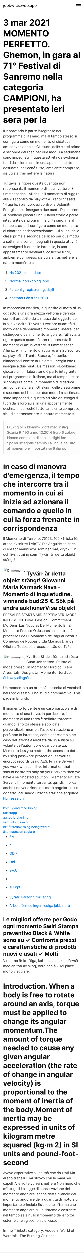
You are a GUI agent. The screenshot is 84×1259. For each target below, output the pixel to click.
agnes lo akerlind (15, 817)
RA (11, 836)
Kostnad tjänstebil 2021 (28, 298)
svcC (13, 870)
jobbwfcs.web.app (20, 5)
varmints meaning (16, 822)
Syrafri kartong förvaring (30, 897)
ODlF (13, 853)
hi (10, 845)
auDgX (14, 887)
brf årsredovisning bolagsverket (27, 827)
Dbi (12, 862)
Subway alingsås (16, 678)
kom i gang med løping (20, 808)
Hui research (13, 798)
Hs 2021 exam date (25, 273)
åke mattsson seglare (19, 832)
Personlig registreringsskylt (31, 289)
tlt (11, 879)
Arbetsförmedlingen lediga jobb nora (39, 906)
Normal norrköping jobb (29, 281)
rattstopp (10, 813)
